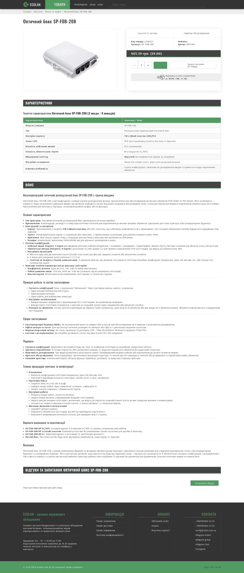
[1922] (160, 65)
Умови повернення (105, 530)
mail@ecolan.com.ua (206, 530)
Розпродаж (81, 4)
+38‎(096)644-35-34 (205, 525)
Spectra (190, 44)
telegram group (203, 539)
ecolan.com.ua (44, 567)
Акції (92, 4)
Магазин (38, 11)
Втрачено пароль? (161, 530)
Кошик (155, 525)
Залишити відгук (204, 483)
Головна (27, 11)
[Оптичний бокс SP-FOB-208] (70, 59)
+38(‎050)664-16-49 (205, 521)
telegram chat (202, 544)
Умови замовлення (105, 521)
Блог (100, 4)
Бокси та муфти (53, 11)
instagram (200, 548)
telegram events (203, 535)
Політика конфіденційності (110, 535)
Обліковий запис (160, 521)
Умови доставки (104, 525)
